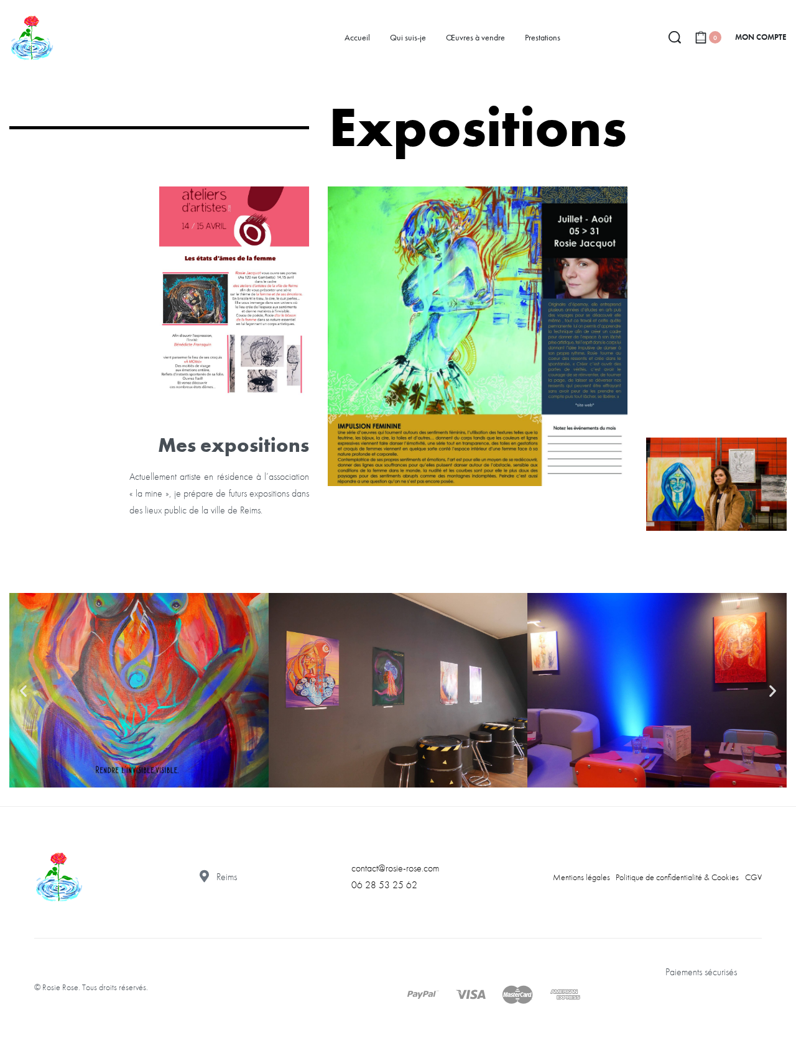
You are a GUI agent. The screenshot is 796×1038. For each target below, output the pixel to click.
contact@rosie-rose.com (395, 868)
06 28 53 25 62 (384, 884)
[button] (23, 690)
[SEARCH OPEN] (675, 37)
